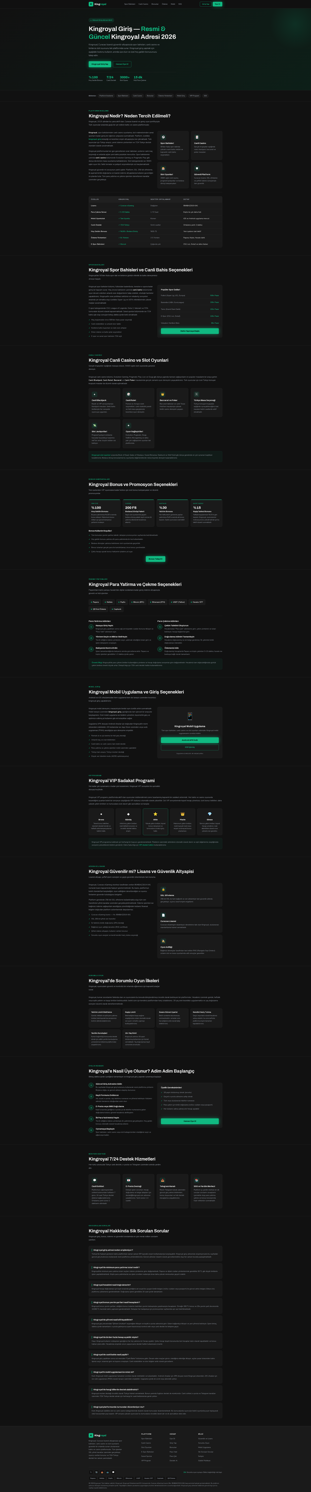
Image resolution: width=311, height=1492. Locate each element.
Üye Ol (217, 4)
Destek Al (173, 1460)
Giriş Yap (205, 4)
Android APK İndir (190, 740)
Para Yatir (173, 1452)
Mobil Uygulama (204, 1447)
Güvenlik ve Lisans (205, 1438)
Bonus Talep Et (155, 559)
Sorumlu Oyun (203, 1443)
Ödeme (165, 4)
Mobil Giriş (181, 96)
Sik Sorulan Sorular (205, 1452)
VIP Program (194, 96)
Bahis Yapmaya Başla (190, 331)
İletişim (201, 1456)
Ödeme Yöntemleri (165, 96)
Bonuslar (155, 4)
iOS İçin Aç (190, 747)
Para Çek (173, 1456)
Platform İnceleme (106, 96)
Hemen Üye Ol (122, 64)
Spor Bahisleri (129, 4)
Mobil (173, 4)
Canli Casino (143, 4)
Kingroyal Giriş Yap (100, 64)
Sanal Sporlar (146, 1456)
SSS (180, 4)
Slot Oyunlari (146, 1447)
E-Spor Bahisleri (147, 1452)
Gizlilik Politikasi (204, 1460)
